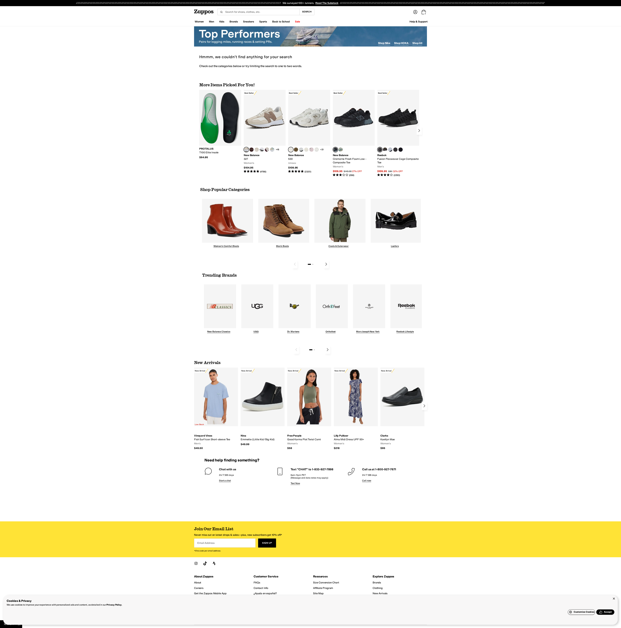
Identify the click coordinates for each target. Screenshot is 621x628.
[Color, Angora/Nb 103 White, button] (272, 149)
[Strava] (214, 563)
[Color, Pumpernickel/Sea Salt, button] (251, 149)
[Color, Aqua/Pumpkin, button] (340, 149)
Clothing (378, 588)
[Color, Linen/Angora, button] (256, 149)
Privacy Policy (113, 604)
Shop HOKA (401, 43)
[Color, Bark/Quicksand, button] (296, 149)
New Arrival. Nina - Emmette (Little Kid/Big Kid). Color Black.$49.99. (263, 407)
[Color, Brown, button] (385, 149)
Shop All (417, 43)
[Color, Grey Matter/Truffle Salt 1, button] (306, 149)
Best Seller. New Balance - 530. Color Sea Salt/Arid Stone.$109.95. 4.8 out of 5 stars (309, 131)
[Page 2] (312, 264)
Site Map (318, 593)
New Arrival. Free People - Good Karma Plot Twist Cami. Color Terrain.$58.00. (309, 409)
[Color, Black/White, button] (400, 149)
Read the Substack (326, 3)
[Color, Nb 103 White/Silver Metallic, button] (301, 149)
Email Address (205, 542)
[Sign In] (415, 12)
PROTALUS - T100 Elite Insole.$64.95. (220, 124)
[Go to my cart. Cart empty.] (423, 12)
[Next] (419, 130)
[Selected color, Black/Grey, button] (335, 149)
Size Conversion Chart (326, 582)
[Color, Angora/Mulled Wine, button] (267, 149)
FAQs (257, 582)
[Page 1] (309, 264)
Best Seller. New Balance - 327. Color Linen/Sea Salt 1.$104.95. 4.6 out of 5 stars (265, 131)
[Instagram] (196, 563)
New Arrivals (380, 593)
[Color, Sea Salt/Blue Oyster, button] (316, 149)
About (197, 582)
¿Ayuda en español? (265, 593)
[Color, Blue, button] (395, 149)
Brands (377, 582)
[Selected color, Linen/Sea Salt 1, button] (246, 149)
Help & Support (418, 21)
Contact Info (261, 588)
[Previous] (294, 264)
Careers (198, 588)
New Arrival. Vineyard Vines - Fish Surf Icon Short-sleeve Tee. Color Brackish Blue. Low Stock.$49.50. (216, 409)
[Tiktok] (205, 563)
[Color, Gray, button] (390, 149)
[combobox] (258, 12)
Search (307, 11)
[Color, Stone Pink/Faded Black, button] (311, 149)
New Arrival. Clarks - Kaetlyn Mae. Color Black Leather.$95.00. (402, 409)
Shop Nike (384, 43)
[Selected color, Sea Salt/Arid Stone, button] (290, 149)
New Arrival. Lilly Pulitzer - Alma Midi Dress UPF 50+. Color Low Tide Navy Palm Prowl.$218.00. (356, 409)
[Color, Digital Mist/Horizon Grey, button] (261, 149)
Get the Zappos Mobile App (210, 593)
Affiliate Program (323, 588)
